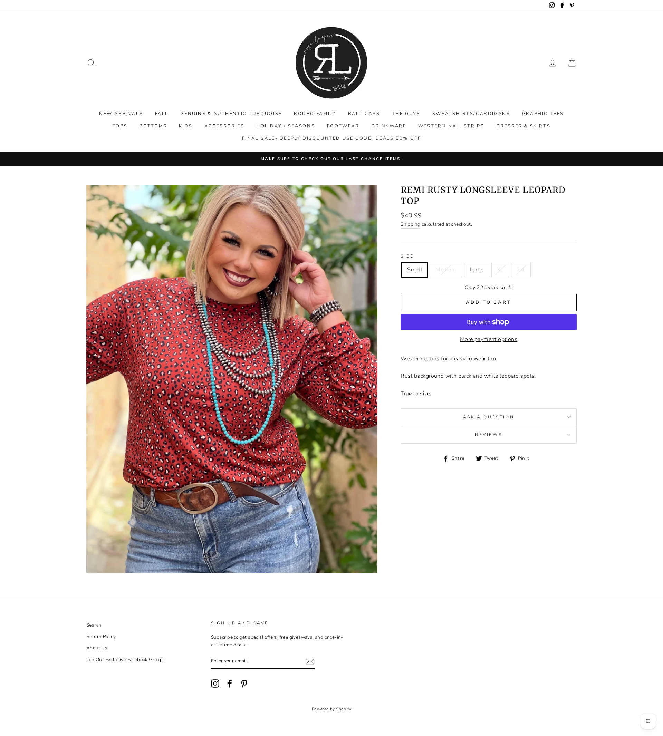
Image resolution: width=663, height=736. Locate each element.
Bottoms (153, 126)
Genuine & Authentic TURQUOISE (231, 113)
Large (477, 269)
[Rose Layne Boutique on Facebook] (229, 683)
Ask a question (488, 417)
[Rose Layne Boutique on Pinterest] (244, 683)
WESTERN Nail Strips (451, 126)
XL (500, 269)
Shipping (410, 224)
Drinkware (388, 126)
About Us (96, 648)
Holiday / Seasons (285, 126)
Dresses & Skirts (523, 126)
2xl (521, 269)
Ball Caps (364, 113)
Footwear (343, 126)
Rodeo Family (315, 113)
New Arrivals (121, 113)
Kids (185, 126)
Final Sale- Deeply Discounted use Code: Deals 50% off (331, 138)
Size (407, 256)
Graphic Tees (543, 113)
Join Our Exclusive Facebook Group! (125, 659)
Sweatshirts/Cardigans (471, 113)
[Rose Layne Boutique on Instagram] (215, 683)
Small (414, 269)
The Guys (406, 113)
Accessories (224, 126)
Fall (162, 113)
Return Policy (101, 636)
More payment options (488, 339)
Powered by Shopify (331, 709)
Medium (445, 269)
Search (93, 625)
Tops (120, 126)
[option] (331, 159)
